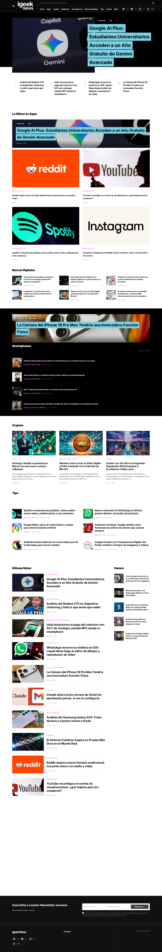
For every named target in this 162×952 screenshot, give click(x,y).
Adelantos (102, 20)
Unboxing (42, 407)
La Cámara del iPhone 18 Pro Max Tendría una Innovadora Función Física (75, 673)
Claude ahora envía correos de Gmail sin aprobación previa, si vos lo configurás (74, 696)
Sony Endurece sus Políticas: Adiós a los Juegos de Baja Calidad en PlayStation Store (137, 607)
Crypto (14, 459)
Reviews (26, 407)
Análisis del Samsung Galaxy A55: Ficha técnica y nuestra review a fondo (74, 719)
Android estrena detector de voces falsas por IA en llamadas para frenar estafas (51, 543)
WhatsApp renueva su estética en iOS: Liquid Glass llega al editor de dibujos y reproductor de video (73, 651)
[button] (13, 6)
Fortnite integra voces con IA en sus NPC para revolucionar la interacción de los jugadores (138, 578)
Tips (25, 248)
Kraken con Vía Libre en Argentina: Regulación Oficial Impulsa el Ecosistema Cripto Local (126, 466)
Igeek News (19, 932)
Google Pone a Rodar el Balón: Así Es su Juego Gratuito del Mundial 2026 (137, 636)
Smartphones (32, 318)
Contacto (67, 932)
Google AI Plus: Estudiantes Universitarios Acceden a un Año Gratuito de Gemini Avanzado (119, 45)
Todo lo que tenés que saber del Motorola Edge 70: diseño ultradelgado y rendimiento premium (61, 404)
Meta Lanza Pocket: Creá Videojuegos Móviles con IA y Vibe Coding (137, 593)
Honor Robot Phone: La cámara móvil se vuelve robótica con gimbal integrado (54, 375)
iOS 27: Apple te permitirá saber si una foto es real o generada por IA (50, 389)
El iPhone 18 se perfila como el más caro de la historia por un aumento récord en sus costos (59, 361)
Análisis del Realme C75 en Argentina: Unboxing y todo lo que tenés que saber (74, 605)
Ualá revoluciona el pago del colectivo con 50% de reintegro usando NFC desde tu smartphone (38, 279)
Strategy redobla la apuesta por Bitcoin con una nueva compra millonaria (30, 466)
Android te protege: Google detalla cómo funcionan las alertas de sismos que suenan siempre (119, 527)
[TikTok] (150, 9)
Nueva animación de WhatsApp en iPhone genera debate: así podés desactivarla (118, 512)
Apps (110, 20)
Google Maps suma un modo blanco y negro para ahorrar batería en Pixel (48, 526)
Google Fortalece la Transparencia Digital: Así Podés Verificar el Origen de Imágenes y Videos (122, 543)
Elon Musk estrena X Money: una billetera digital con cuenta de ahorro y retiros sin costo (86, 279)
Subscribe (139, 907)
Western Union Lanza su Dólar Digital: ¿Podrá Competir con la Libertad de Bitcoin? (85, 293)
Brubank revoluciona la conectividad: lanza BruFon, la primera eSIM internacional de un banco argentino (132, 293)
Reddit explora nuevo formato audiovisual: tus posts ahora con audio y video (76, 764)
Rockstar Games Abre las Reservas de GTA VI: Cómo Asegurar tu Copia (136, 621)
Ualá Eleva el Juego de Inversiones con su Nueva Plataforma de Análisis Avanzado (133, 279)
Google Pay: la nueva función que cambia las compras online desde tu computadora (38, 293)
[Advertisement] (71, 854)
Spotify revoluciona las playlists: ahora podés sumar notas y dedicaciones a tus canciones (49, 512)
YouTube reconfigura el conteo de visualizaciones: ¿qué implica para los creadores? (72, 787)
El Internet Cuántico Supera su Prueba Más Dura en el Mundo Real (76, 741)
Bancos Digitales (65, 459)
